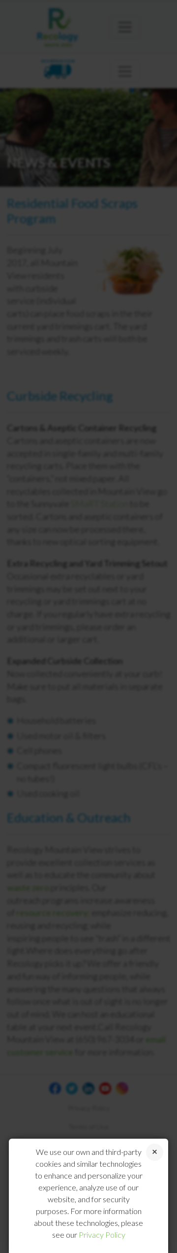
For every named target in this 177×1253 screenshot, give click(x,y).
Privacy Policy (102, 1234)
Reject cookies (154, 1152)
